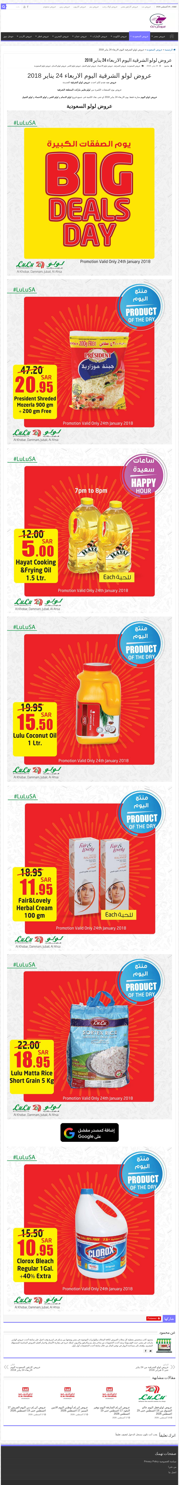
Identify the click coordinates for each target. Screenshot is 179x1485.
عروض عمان (80, 36)
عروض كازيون (79, 6)
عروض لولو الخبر (74, 66)
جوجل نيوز (8, 36)
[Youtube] (24, 7)
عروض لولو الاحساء (105, 66)
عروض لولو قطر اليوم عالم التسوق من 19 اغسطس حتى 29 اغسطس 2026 (154, 1410)
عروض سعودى (49, 6)
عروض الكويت (120, 36)
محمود (166, 66)
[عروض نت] (158, 20)
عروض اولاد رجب (109, 6)
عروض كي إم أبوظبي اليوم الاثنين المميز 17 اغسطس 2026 (69, 1409)
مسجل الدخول (135, 1434)
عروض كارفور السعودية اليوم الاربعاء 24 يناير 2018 (25, 1367)
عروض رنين (64, 6)
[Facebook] (28, 7)
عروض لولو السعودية (42, 66)
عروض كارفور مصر (129, 6)
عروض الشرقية (120, 66)
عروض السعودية (140, 36)
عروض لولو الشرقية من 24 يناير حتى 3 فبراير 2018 (152, 1367)
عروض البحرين (62, 36)
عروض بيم (94, 6)
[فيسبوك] (145, 1351)
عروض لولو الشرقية (80, 82)
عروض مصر (159, 36)
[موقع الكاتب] (150, 1351)
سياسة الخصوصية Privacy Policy (160, 1461)
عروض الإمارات (99, 36)
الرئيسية (169, 49)
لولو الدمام (66, 97)
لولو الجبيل (27, 97)
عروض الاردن (25, 36)
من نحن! (172, 1467)
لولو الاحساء (41, 97)
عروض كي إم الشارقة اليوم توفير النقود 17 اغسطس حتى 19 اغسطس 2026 (112, 1410)
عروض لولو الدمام (59, 66)
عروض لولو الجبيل (89, 66)
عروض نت (146, 6)
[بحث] (3, 6)
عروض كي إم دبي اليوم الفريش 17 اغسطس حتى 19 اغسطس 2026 (27, 1409)
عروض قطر (43, 36)
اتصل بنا (172, 1472)
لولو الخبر (53, 97)
